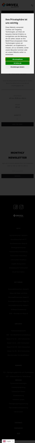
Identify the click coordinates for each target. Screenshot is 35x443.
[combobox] (8, 441)
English (9, 441)
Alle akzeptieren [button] (17, 59)
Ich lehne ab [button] (17, 63)
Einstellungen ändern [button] (17, 67)
